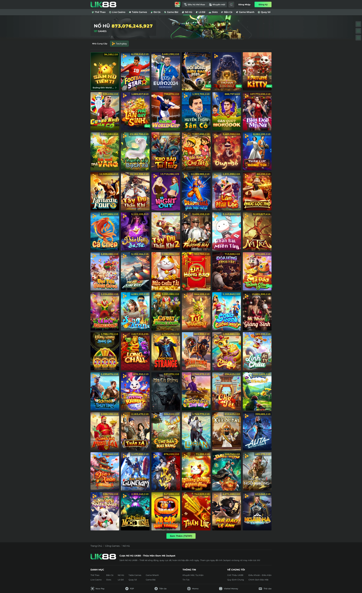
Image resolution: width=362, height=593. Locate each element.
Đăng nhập (244, 4)
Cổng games (112, 546)
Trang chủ (96, 546)
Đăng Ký (263, 4)
